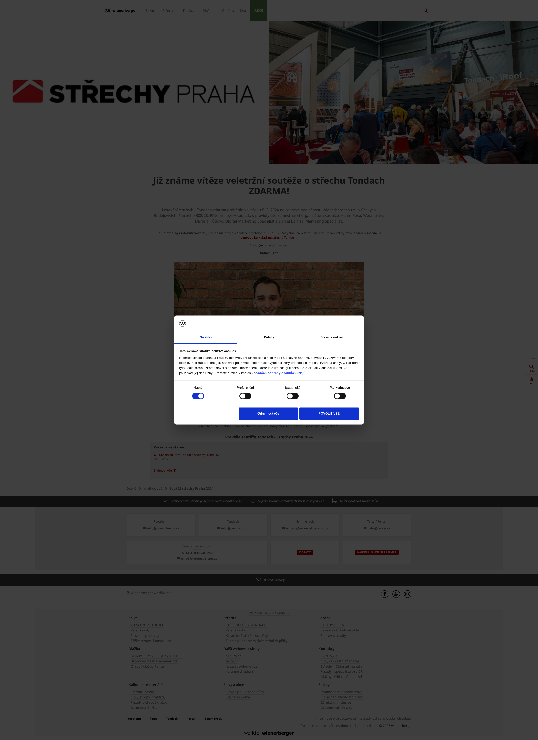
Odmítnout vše (268, 413)
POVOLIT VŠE (329, 413)
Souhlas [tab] (206, 337)
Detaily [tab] (269, 337)
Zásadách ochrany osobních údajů (279, 373)
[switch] (245, 396)
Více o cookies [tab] (332, 337)
